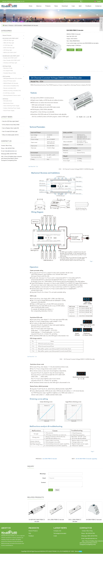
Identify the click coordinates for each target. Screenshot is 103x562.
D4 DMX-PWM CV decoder (94, 519)
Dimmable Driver (7, 100)
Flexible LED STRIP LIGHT (10, 58)
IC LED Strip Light (8, 45)
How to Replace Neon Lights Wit (10, 128)
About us (38, 6)
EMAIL (79, 49)
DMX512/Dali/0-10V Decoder (30, 25)
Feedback (88, 6)
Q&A (80, 6)
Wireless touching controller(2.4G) (12, 90)
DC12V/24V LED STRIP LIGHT (10, 38)
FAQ (30, 533)
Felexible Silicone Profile (9, 73)
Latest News (60, 528)
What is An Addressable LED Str (10, 134)
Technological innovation (60, 533)
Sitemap (77, 551)
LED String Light (7, 50)
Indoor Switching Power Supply (11, 105)
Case (73, 6)
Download (65, 6)
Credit (55, 536)
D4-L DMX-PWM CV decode (56, 519)
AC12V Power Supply (8, 110)
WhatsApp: (43, 473)
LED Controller (18, 25)
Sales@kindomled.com (11, 151)
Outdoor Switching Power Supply (11, 108)
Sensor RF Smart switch (9, 81)
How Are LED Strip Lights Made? (10, 121)
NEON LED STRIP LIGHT (9, 52)
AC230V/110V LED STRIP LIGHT (11, 56)
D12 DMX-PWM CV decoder (50, 458)
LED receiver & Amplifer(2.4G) (11, 85)
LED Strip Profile (7, 66)
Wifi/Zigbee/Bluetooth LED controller (12, 78)
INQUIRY (70, 49)
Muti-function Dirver (8, 103)
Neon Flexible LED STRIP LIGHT (11, 60)
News (56, 6)
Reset (57, 490)
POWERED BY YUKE (68, 551)
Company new (57, 530)
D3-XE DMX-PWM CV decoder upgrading (86, 458)
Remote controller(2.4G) (9, 88)
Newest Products (7, 35)
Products (47, 6)
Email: (44, 478)
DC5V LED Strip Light (8, 47)
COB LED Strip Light (8, 40)
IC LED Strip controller (9, 93)
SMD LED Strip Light (8, 42)
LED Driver (5, 98)
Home (30, 6)
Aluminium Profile (7, 68)
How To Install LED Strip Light (9, 131)
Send (50, 490)
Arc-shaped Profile (8, 70)
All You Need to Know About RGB (10, 124)
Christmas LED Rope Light (10, 62)
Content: (43, 482)
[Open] (101, 24)
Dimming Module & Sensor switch (12, 95)
